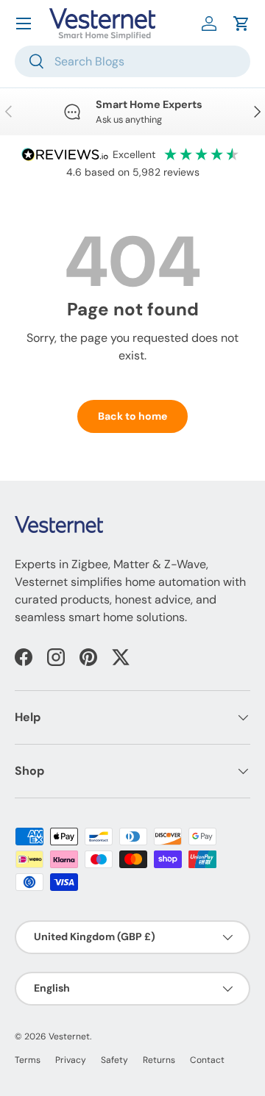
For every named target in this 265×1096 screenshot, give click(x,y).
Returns (159, 1060)
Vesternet (69, 1036)
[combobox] (132, 61)
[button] (241, 23)
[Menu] (23, 23)
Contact (207, 1060)
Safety (114, 1060)
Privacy (70, 1060)
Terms (27, 1060)
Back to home (132, 416)
